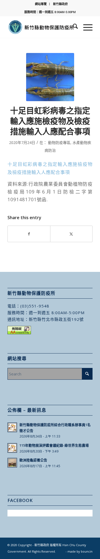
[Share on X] (71, 234)
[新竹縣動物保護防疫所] (41, 27)
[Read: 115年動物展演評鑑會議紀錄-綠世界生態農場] (12, 448)
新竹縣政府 (60, 4)
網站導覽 (41, 4)
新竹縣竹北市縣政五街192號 (56, 319)
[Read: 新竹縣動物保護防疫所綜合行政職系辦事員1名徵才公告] (12, 427)
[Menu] (85, 27)
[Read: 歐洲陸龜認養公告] (12, 462)
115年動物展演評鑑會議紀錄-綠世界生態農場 (54, 445)
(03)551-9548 (34, 306)
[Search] (72, 27)
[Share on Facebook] (29, 234)
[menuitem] (41, 4)
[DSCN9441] (50, 77)
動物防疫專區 (59, 142)
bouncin (87, 551)
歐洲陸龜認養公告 (33, 460)
